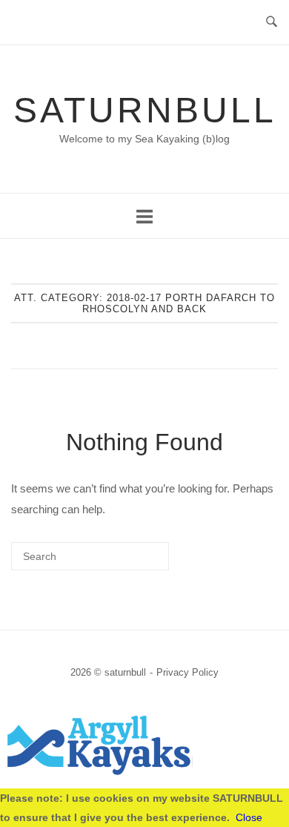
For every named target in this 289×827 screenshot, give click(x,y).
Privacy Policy (187, 672)
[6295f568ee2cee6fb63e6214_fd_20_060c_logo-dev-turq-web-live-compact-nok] (144, 773)
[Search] (135, 562)
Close (249, 817)
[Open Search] (271, 22)
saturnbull (144, 110)
